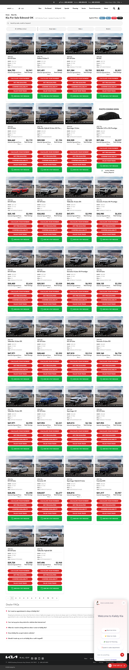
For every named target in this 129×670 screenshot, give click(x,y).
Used (91, 658)
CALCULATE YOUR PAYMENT (20, 78)
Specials (67, 8)
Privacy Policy (110, 662)
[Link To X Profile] (36, 658)
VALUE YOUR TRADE (20, 91)
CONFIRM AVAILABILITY (20, 87)
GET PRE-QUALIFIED (20, 82)
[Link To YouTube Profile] (39, 658)
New (40, 8)
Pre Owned (48, 8)
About (106, 8)
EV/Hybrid (58, 8)
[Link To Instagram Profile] (42, 658)
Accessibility (120, 662)
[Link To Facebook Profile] (32, 658)
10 (48, 598)
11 (52, 598)
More (19, 74)
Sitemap (101, 662)
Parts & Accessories (94, 8)
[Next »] (57, 598)
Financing (75, 8)
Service (84, 8)
